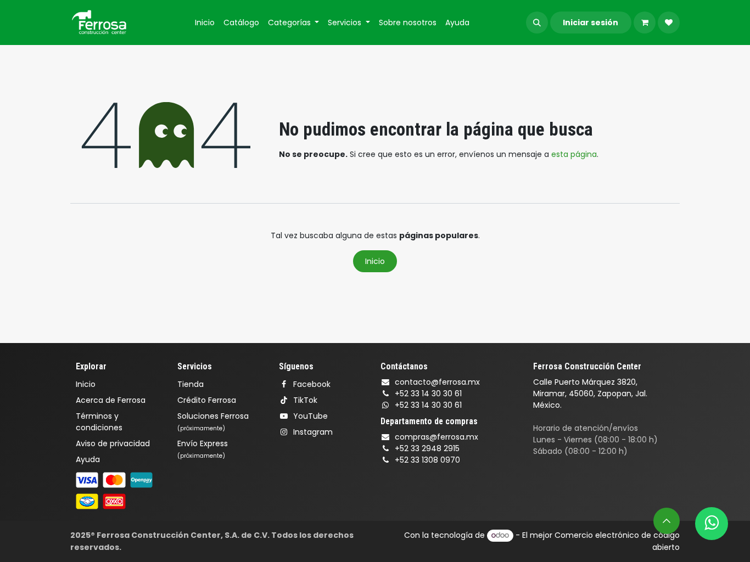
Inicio (375, 261)
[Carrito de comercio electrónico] (645, 22)
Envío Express (202, 449)
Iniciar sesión (590, 22)
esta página (574, 154)
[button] (537, 22)
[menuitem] (205, 23)
